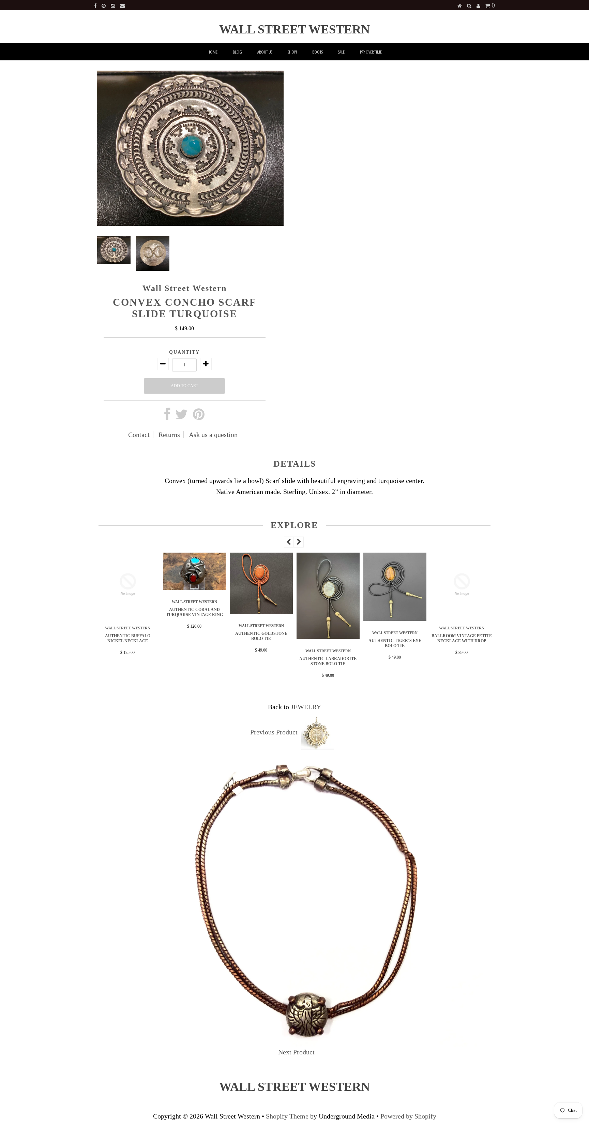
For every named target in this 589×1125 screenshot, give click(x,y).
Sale (341, 52)
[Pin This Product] (199, 417)
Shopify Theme (287, 1116)
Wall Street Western (294, 29)
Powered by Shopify (408, 1116)
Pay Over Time (371, 52)
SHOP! (292, 52)
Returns (169, 434)
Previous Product (274, 732)
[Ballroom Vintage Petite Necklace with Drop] (409, 613)
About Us (264, 52)
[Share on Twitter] (181, 417)
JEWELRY (306, 707)
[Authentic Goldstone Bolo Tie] (209, 611)
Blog (237, 52)
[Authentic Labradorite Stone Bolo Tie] (275, 636)
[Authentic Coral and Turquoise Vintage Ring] (142, 587)
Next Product (296, 1052)
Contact (139, 434)
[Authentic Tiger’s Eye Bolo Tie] (342, 618)
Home (212, 52)
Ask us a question (213, 434)
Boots (317, 52)
